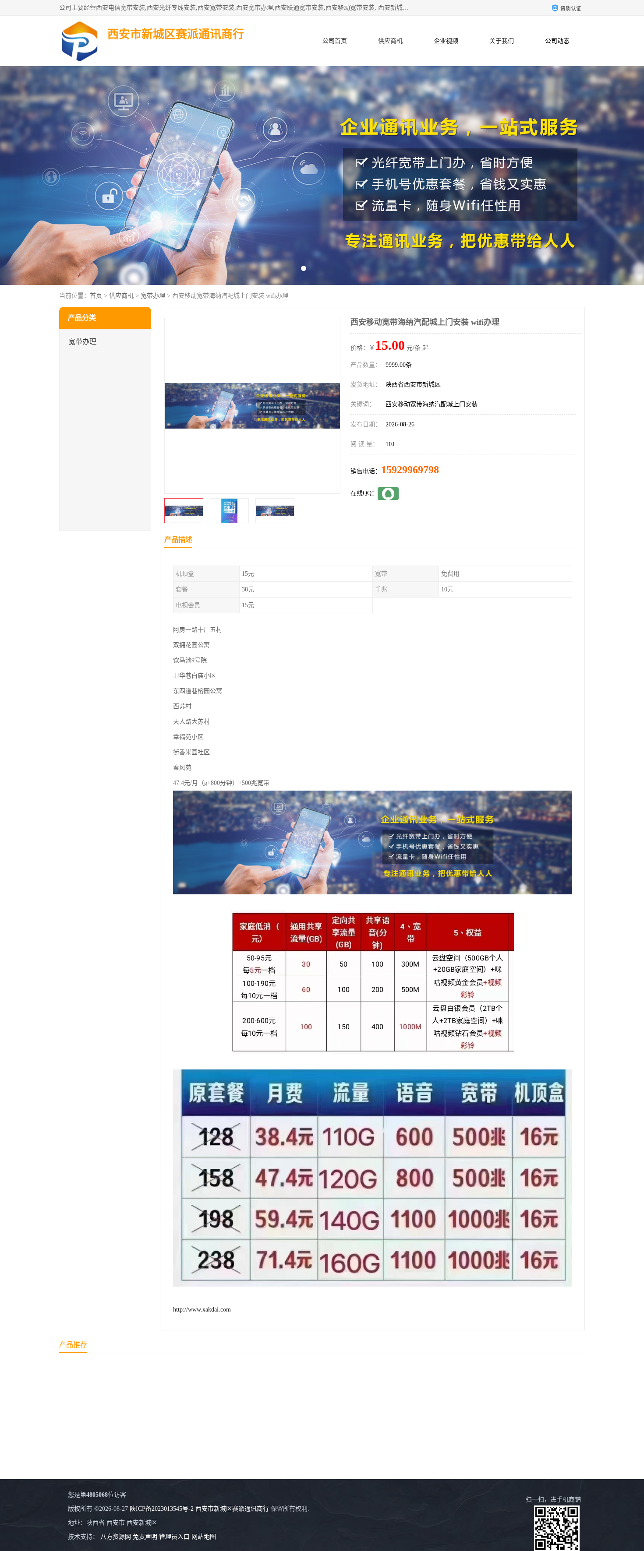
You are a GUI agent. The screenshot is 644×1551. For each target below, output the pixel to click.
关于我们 (501, 41)
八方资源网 (115, 1536)
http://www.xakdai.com (202, 1309)
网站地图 (203, 1536)
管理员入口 (174, 1536)
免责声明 (145, 1536)
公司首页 (334, 41)
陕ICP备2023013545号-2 (162, 1508)
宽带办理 (153, 295)
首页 (96, 295)
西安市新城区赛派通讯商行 (232, 1508)
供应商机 (390, 41)
